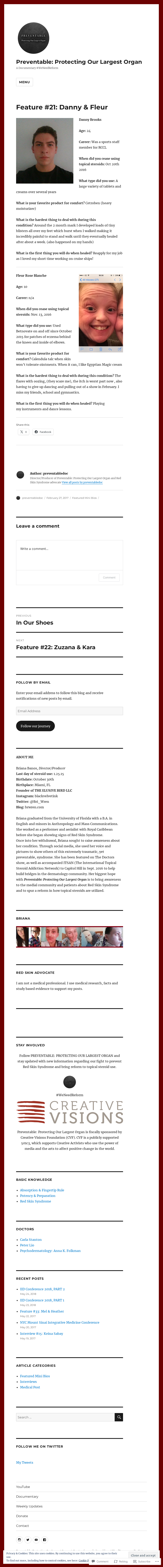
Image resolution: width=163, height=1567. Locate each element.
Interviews (28, 1382)
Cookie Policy (86, 1560)
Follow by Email (33, 682)
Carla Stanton (31, 1240)
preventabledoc (32, 497)
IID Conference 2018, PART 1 (42, 1300)
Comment (109, 577)
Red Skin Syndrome (35, 1201)
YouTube (23, 1487)
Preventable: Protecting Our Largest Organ (79, 61)
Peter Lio (27, 1245)
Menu (24, 82)
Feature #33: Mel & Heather (42, 1311)
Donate (22, 1516)
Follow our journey (35, 726)
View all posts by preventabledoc (82, 482)
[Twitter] (27, 1539)
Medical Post (30, 1387)
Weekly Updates (29, 1506)
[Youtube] (36, 1539)
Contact (22, 1526)
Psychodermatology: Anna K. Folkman (50, 1251)
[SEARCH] (119, 1417)
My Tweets (24, 1462)
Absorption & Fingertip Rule (42, 1190)
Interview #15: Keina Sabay (41, 1334)
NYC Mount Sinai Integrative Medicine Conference (59, 1322)
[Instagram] (19, 1539)
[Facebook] (44, 1539)
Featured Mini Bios (84, 497)
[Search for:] (65, 1417)
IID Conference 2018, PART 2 (42, 1289)
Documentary (27, 1496)
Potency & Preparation (37, 1196)
